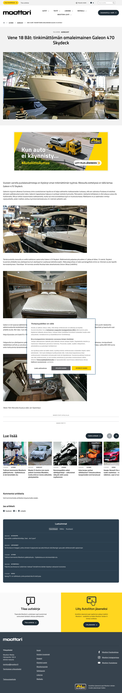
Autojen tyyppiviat (43, 654)
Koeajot (39, 658)
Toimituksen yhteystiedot (12, 669)
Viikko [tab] (62, 529)
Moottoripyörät (42, 666)
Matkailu (40, 679)
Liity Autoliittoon (9, 3)
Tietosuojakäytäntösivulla (45, 360)
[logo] (17, 14)
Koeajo (114, 467)
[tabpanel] (61, 556)
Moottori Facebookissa (110, 652)
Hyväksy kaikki (81, 368)
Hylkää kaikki (61, 368)
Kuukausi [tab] (69, 529)
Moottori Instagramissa (110, 657)
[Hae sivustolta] (113, 2)
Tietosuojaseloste (9, 679)
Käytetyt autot (42, 662)
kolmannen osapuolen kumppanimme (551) (61, 330)
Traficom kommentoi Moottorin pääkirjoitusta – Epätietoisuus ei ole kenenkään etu (31, 557)
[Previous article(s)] (109, 436)
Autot (39, 650)
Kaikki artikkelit (93, 436)
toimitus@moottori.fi (10, 664)
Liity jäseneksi (90, 625)
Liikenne (63, 467)
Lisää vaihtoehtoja (40, 368)
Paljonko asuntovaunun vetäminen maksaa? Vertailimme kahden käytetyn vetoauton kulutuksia (35, 567)
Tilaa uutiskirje (25, 3)
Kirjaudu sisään (82, 3)
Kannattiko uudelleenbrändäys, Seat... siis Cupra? (20, 538)
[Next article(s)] (116, 436)
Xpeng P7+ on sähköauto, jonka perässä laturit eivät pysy (23, 576)
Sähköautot (41, 671)
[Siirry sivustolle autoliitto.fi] (80, 687)
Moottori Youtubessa (109, 662)
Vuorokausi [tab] (53, 529)
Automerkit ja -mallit (107, 12)
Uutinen (11, 23)
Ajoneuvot (20, 23)
